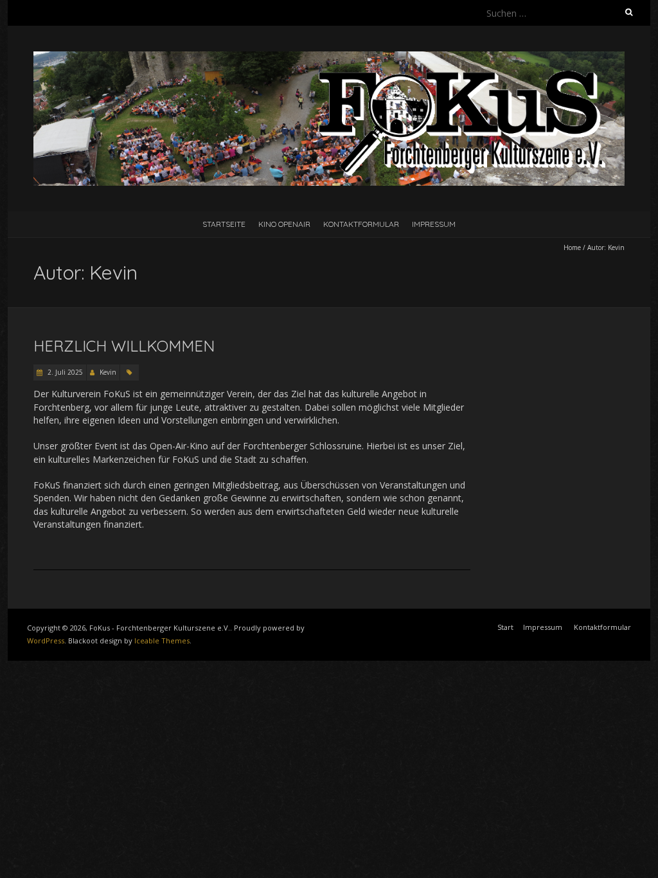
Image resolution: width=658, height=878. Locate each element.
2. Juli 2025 (64, 372)
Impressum (434, 224)
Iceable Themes (162, 640)
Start (505, 627)
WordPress (45, 640)
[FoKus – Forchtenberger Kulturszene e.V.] (329, 57)
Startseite (223, 224)
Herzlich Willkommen (124, 345)
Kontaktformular (361, 224)
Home (572, 247)
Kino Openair (284, 224)
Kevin (108, 372)
